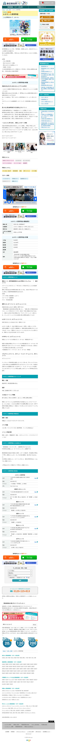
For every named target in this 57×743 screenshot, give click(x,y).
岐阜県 (7, 668)
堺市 (22, 681)
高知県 (3, 673)
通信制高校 (12, 577)
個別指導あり (22, 692)
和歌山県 (4, 670)
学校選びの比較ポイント (46, 71)
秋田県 (17, 664)
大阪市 (18, 681)
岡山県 (15, 670)
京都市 (15, 681)
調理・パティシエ (14, 708)
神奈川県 (14, 666)
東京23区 (20, 679)
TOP (52, 721)
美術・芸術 (12, 712)
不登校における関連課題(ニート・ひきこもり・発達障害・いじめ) (47, 116)
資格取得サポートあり (6, 699)
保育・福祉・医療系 (20, 712)
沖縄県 (32, 673)
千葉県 (7, 666)
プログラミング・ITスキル (29, 712)
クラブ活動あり (26, 695)
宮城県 (14, 664)
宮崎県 (24, 673)
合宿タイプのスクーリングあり (8, 690)
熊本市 (11, 684)
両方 (29, 577)
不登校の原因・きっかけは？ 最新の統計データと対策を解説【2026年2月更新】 (47, 124)
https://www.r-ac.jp (14, 486)
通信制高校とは (44, 66)
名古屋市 (11, 681)
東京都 (10, 666)
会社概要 (7, 731)
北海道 (3, 664)
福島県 (24, 664)
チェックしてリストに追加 (29, 39)
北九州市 (4, 684)
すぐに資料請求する (11, 39)
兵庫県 (31, 668)
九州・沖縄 (8, 9)
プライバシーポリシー (20, 731)
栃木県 (31, 664)
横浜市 (24, 679)
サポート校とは (44, 97)
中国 (27, 657)
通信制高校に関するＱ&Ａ (46, 85)
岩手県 (10, 664)
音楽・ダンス (29, 706)
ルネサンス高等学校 (16, 9)
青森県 (7, 664)
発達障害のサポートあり (26, 697)
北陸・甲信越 (13, 657)
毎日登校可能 (18, 690)
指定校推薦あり (5, 695)
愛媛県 (32, 670)
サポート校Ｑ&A (44, 103)
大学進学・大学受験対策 (25, 710)
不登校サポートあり (16, 697)
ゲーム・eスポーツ (6, 710)
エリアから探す (47, 17)
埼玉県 (3, 666)
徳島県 (25, 670)
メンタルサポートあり (6, 697)
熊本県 (17, 673)
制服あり (11, 695)
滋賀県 (21, 668)
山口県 (22, 670)
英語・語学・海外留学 (15, 710)
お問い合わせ (38, 731)
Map (35, 478)
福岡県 (7, 673)
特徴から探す (47, 20)
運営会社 (34, 624)
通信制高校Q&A (18, 726)
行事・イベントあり (18, 695)
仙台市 (7, 679)
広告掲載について (46, 731)
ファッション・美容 (6, 708)
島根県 (11, 670)
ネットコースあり (15, 692)
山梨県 (32, 666)
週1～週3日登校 (25, 690)
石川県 (25, 666)
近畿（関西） (22, 657)
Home (3, 9)
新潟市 (35, 679)
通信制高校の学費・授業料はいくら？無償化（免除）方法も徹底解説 (47, 79)
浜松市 (7, 681)
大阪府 (28, 668)
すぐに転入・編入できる (31, 692)
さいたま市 (11, 679)
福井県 (29, 666)
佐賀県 (10, 673)
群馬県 (35, 664)
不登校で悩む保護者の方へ (47, 118)
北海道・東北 (5, 657)
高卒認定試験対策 (5, 712)
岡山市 (28, 681)
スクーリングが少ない (6, 692)
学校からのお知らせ (28, 726)
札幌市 (3, 679)
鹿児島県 (29, 673)
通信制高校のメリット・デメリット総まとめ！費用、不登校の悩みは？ (47, 75)
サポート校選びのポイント (47, 101)
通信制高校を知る (25, 724)
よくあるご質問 (30, 731)
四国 (30, 657)
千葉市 (16, 679)
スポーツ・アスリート (6, 706)
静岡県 (10, 668)
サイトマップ (28, 733)
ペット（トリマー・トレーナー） (19, 706)
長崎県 (14, 673)
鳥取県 (8, 670)
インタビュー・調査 (9, 726)
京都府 (24, 668)
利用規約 (13, 731)
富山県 (22, 666)
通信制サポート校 (21, 577)
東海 (18, 657)
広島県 (18, 670)
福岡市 (8, 684)
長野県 (3, 668)
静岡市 (3, 681)
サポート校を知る (35, 724)
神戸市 (24, 681)
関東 (9, 657)
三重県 (17, 668)
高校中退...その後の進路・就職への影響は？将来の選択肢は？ (47, 89)
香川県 (29, 670)
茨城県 (28, 664)
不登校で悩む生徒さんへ (46, 120)
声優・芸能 (35, 706)
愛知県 (14, 668)
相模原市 (31, 679)
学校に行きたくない (45, 127)
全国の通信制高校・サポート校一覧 (9, 717)
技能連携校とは (44, 99)
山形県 (21, 664)
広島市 (31, 681)
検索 (20, 580)
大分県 (21, 673)
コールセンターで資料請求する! (20, 590)
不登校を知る (44, 724)
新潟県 (18, 666)
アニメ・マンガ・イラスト (24, 708)
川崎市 (27, 679)
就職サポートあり (15, 699)
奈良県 (35, 668)
